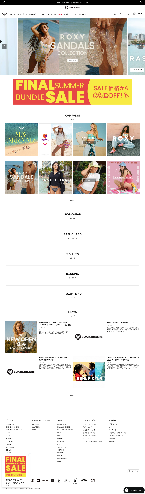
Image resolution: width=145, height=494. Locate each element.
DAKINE (9, 444)
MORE (72, 201)
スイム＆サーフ (34, 14)
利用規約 (112, 439)
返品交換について (89, 430)
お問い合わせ (113, 424)
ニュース (78, 14)
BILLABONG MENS (12, 427)
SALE (60, 14)
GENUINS (9, 450)
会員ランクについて (89, 436)
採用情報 (112, 441)
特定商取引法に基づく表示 (117, 433)
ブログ (84, 14)
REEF (59, 462)
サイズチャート (114, 427)
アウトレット (68, 14)
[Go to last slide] (4, 2)
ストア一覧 (112, 430)
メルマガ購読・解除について (92, 441)
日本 (132, 471)
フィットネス (52, 14)
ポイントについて (89, 439)
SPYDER (60, 456)
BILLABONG (36, 427)
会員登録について (89, 433)
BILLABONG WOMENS (14, 430)
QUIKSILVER (10, 424)
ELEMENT (9, 439)
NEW (11, 14)
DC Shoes (9, 441)
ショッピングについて (90, 424)
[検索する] (115, 14)
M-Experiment (62, 459)
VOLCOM (9, 453)
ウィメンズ (17, 14)
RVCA (8, 436)
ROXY (8, 433)
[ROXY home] (4, 14)
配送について (87, 427)
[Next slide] (140, 2)
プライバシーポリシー (116, 436)
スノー (43, 14)
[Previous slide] (4, 46)
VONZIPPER (10, 447)
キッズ (25, 14)
